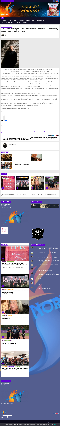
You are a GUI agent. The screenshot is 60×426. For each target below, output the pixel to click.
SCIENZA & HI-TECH (40, 20)
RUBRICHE (28, 20)
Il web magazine (4, 14)
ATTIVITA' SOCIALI (4, 366)
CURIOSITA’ (43, 17)
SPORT (33, 20)
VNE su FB (44, 422)
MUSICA (15, 20)
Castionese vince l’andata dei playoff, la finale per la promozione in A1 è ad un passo (51, 193)
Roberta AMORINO (11, 194)
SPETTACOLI (18, 22)
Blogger (48, 422)
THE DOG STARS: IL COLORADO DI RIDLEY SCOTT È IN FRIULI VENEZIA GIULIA (22, 193)
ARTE (19, 17)
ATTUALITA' (18, 177)
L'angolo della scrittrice (5, 178)
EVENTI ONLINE (4, 20)
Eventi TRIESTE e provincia (10, 366)
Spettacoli (22, 177)
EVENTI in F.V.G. (52, 177)
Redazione (7, 34)
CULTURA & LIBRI (4, 177)
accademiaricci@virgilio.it (12, 111)
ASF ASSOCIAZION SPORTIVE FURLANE (8, 22)
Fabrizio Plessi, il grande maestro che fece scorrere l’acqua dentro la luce (36, 193)
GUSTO (10, 20)
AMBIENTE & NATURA (12, 17)
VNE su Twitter (40, 422)
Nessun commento (5, 195)
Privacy (30, 22)
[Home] (2, 18)
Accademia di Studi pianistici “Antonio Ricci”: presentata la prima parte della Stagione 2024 (9, 132)
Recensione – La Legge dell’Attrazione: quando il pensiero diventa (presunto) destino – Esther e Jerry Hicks (7, 193)
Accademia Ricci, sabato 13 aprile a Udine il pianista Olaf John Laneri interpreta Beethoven (28, 132)
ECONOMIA (49, 17)
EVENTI (54, 17)
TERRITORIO (25, 22)
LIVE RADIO (51, 422)
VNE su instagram (34, 422)
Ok (54, 424)
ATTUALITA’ (32, 17)
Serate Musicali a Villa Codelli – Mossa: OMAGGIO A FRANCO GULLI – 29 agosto (21, 156)
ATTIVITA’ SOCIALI (25, 17)
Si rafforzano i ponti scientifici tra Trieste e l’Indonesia (15, 368)
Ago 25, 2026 (4, 194)
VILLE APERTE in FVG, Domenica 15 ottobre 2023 (47, 252)
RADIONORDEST (21, 20)
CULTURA (37, 17)
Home (6, 17)
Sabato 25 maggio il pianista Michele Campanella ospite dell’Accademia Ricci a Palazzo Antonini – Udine (47, 132)
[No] (58, 424)
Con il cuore (39, 177)
